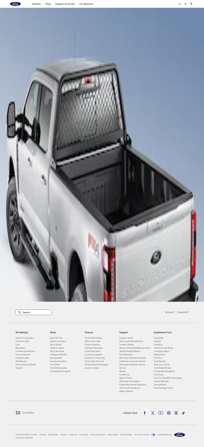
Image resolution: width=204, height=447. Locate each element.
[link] (42, 435)
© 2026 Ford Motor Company (26, 435)
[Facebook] (145, 413)
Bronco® (169, 312)
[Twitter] (152, 413)
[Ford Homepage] (179, 435)
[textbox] (33, 312)
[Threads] (176, 413)
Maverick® (182, 312)
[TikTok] (183, 413)
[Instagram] (168, 413)
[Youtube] (160, 413)
